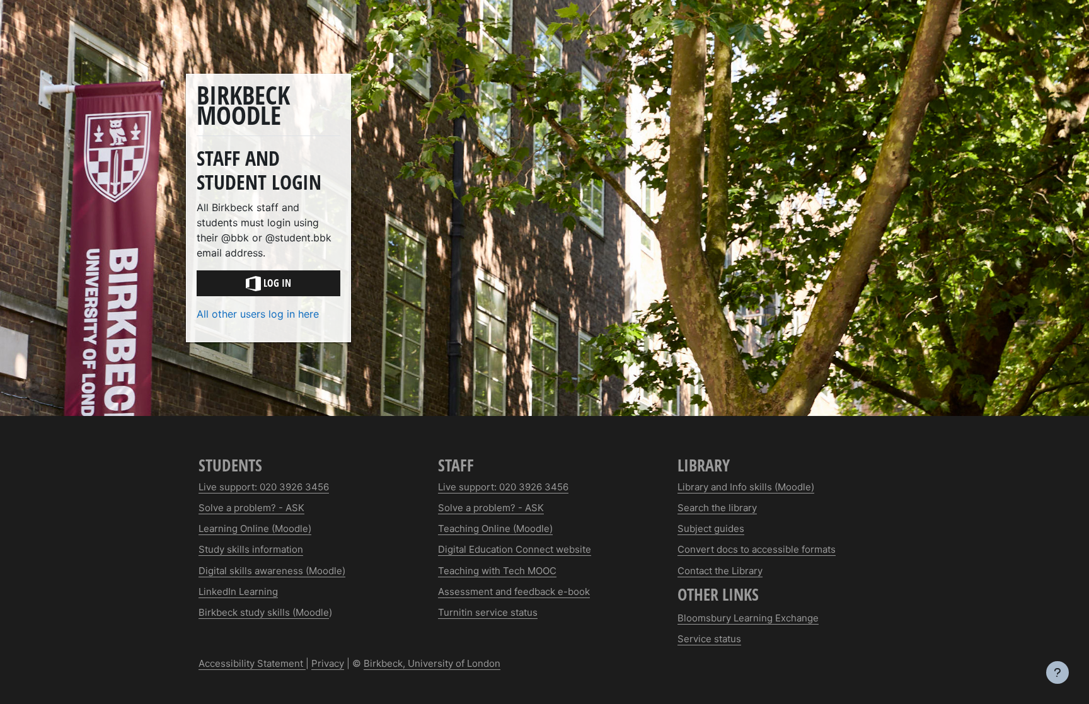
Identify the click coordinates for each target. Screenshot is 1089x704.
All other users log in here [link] (258, 314)
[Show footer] (1057, 672)
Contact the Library (720, 571)
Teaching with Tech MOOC (497, 571)
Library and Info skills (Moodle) (745, 487)
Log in (276, 283)
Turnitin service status (488, 612)
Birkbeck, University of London (432, 663)
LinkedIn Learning (238, 591)
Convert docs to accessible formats (756, 549)
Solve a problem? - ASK (251, 508)
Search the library (717, 508)
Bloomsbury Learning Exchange (748, 618)
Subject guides (710, 528)
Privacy (327, 663)
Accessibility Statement (252, 663)
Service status (709, 639)
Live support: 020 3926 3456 (264, 487)
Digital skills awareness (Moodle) (272, 571)
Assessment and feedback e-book (514, 591)
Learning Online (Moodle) (255, 528)
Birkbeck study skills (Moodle (264, 612)
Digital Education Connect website (514, 549)
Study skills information (251, 549)
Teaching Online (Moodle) (495, 528)
